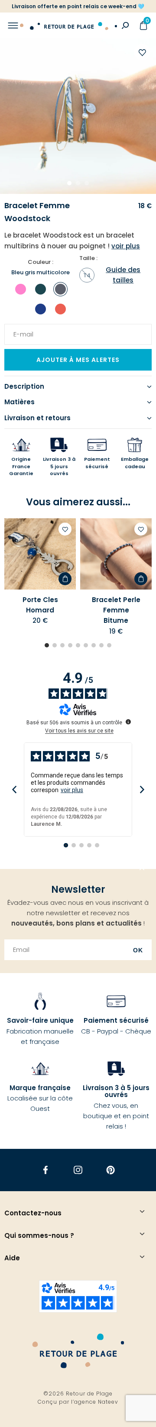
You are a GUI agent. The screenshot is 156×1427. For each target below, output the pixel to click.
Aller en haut (142, 869)
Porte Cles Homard (40, 605)
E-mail (20, 329)
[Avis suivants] (142, 789)
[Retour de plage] (68, 25)
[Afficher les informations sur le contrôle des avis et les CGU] (128, 721)
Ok (138, 950)
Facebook (45, 1170)
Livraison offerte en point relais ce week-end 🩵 (78, 6)
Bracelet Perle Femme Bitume (116, 610)
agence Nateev (96, 1401)
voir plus (72, 789)
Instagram (78, 1170)
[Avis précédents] (14, 789)
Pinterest (110, 1170)
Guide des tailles (123, 275)
